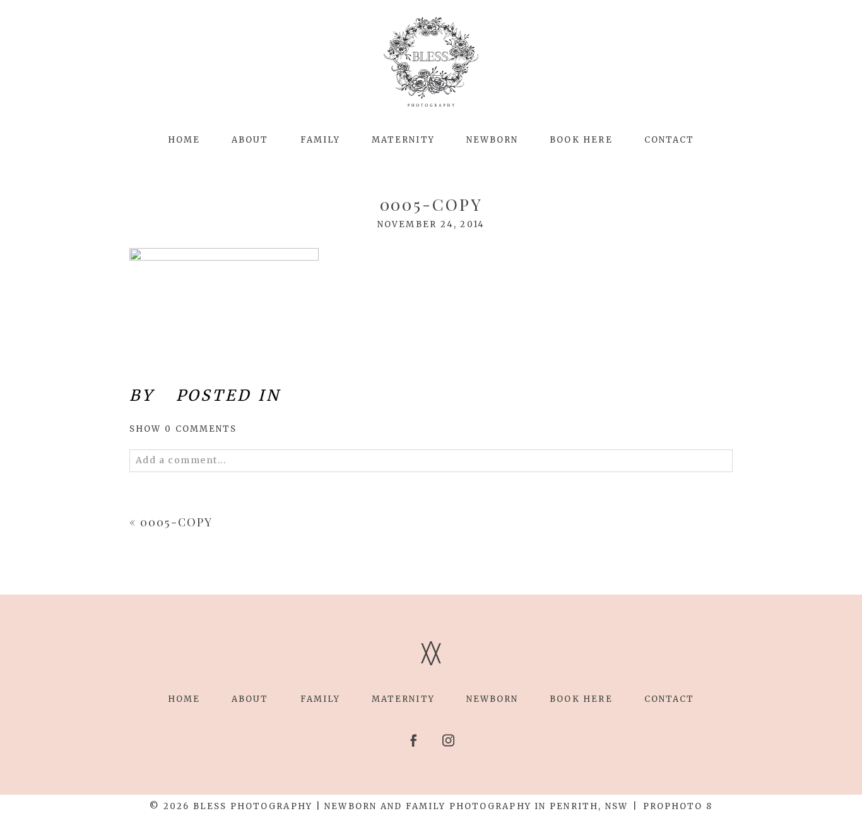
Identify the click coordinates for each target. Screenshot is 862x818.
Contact (669, 139)
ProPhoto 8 (677, 806)
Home (184, 139)
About (250, 139)
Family (320, 139)
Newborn (492, 139)
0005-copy (176, 522)
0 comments (183, 429)
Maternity (403, 139)
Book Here (581, 139)
